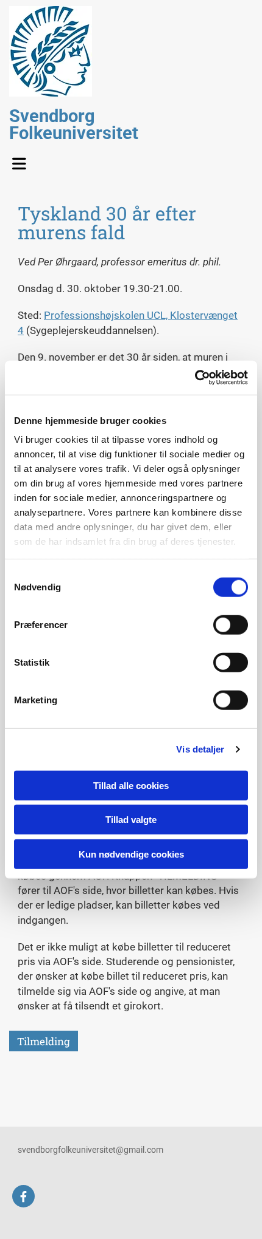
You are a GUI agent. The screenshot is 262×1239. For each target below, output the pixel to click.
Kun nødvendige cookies (131, 853)
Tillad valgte (131, 819)
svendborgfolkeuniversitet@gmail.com (90, 1150)
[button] (25, 160)
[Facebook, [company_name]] (23, 1196)
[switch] (230, 624)
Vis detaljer (200, 749)
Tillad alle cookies (131, 785)
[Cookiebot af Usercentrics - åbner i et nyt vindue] (194, 378)
